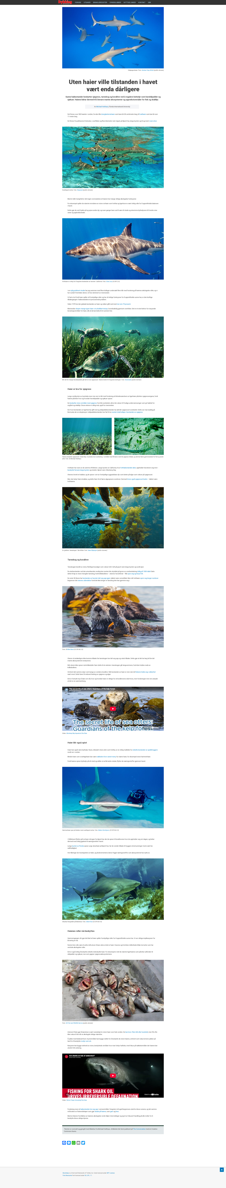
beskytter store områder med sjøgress (83, 403)
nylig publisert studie (77, 290)
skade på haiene (100, 1111)
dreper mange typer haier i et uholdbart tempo (92, 309)
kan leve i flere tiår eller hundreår (136, 1032)
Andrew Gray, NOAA (148, 70)
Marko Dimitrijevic (103, 830)
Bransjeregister (100, 2)
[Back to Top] (222, 1170)
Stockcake (128, 380)
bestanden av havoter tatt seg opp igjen (96, 578)
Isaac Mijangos (92, 550)
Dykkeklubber (115, 2)
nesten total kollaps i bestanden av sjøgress (127, 412)
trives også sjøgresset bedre (137, 479)
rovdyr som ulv (86, 1041)
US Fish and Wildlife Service (74, 1023)
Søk (149, 2)
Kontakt (141, 2)
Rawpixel (80, 190)
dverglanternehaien (108, 114)
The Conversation (139, 1129)
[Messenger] (69, 1143)
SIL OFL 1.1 (88, 1175)
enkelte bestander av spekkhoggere (145, 750)
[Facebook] (64, 1143)
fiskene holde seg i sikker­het (146, 672)
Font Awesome (67, 1175)
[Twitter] (83, 1143)
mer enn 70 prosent (124, 304)
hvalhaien (142, 114)
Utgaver (87, 2)
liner (117, 1111)
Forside (78, 2)
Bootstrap (66, 1173)
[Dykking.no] (65, 2)
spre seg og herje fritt (135, 574)
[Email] (78, 1143)
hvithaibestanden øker (128, 468)
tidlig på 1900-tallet (144, 571)
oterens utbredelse (84, 580)
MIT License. (111, 1173)
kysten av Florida (78, 846)
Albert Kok (89, 922)
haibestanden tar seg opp (89, 1109)
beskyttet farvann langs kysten (78, 470)
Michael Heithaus (102, 107)
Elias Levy (109, 281)
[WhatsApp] (73, 1143)
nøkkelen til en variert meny (106, 757)
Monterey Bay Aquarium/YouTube (76, 733)
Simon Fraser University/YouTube (76, 1100)
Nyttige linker (130, 2)
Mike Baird (70, 649)
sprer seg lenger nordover (149, 578)
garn (111, 1111)
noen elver (153, 121)
